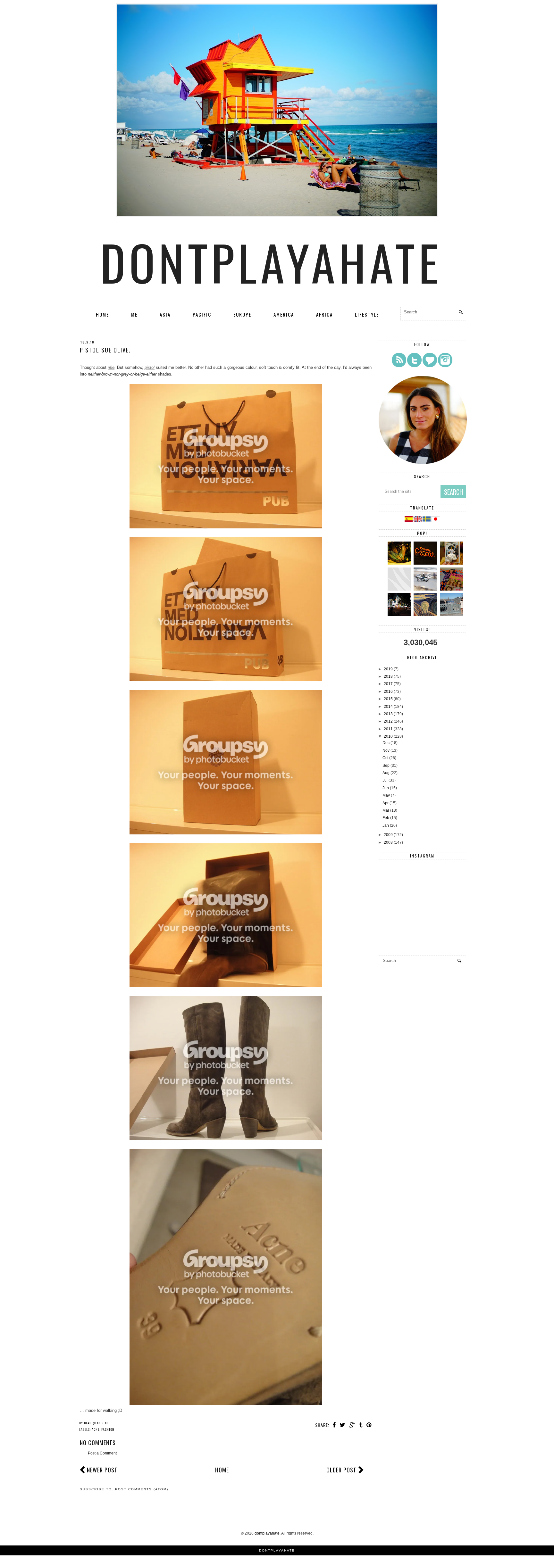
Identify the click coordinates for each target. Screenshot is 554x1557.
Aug (386, 773)
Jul (385, 780)
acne (95, 1429)
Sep (386, 765)
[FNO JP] (400, 589)
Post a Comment (102, 1453)
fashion (107, 1429)
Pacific (202, 314)
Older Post (341, 1470)
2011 (388, 729)
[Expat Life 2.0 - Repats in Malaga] (452, 563)
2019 (388, 669)
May (386, 795)
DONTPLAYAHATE (277, 1550)
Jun (385, 788)
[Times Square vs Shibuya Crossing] (400, 615)
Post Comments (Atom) (141, 1489)
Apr (385, 803)
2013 (388, 714)
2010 (388, 736)
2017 (388, 684)
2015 (388, 699)
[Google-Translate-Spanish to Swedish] (427, 520)
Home (102, 314)
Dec (386, 743)
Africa (324, 314)
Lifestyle (367, 314)
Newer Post (102, 1470)
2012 (388, 721)
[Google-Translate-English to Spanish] (409, 520)
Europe (242, 314)
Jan (385, 825)
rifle (111, 367)
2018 (388, 676)
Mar (385, 810)
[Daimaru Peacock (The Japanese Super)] (426, 563)
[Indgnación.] (426, 615)
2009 (388, 834)
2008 (388, 842)
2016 (388, 691)
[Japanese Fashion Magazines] (452, 589)
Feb (385, 818)
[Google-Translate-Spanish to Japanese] (436, 520)
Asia (165, 314)
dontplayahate (271, 261)
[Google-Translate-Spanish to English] (418, 520)
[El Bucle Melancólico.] (400, 563)
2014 (388, 706)
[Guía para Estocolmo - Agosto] (452, 615)
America (283, 314)
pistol (150, 367)
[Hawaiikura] (426, 589)
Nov (386, 750)
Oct (385, 758)
